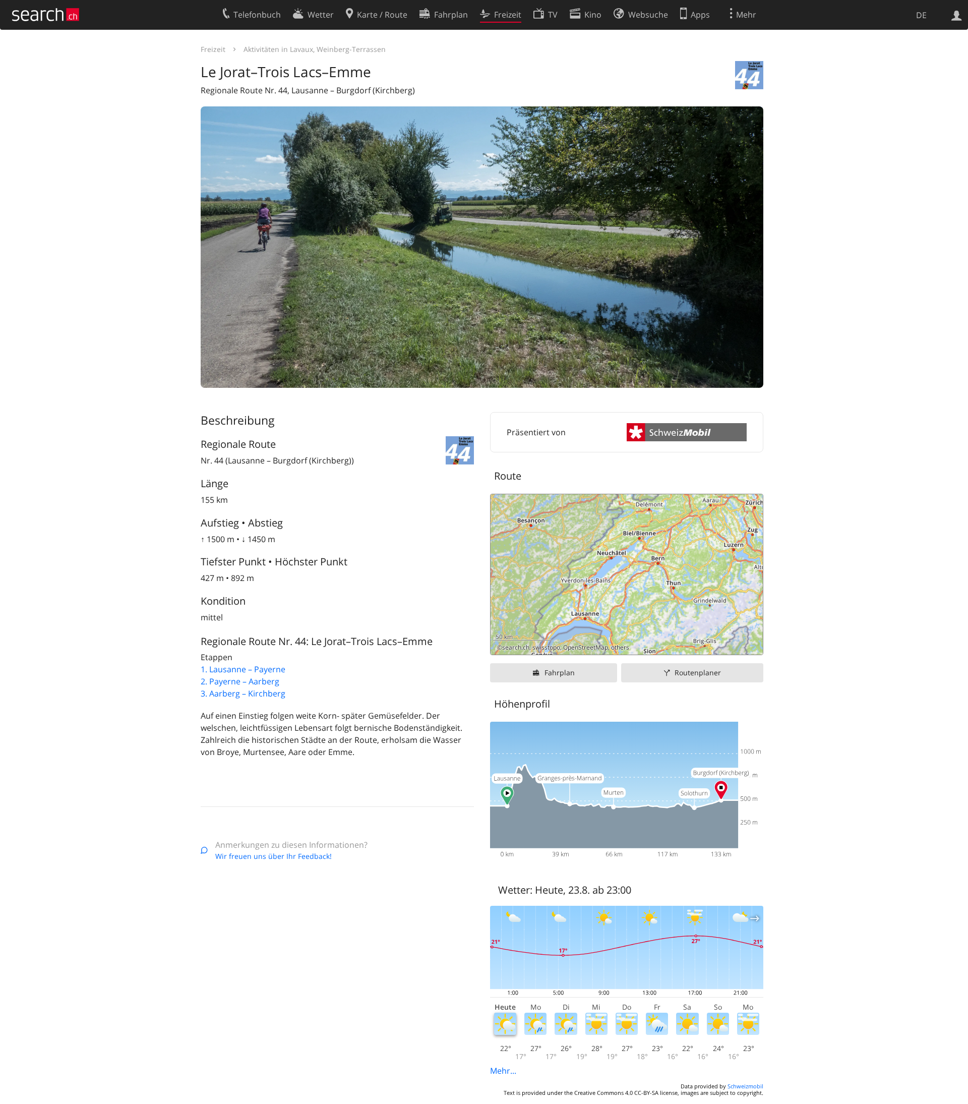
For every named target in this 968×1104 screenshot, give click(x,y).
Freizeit (213, 49)
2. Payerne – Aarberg (240, 681)
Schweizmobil (745, 1086)
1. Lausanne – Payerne (243, 669)
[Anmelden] (956, 14)
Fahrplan (559, 672)
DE (921, 15)
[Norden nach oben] (751, 643)
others (620, 647)
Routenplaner (698, 672)
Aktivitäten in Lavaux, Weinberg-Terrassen (315, 49)
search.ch (515, 647)
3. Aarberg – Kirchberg (243, 693)
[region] (627, 574)
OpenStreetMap (585, 647)
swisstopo (546, 647)
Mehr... (503, 1070)
